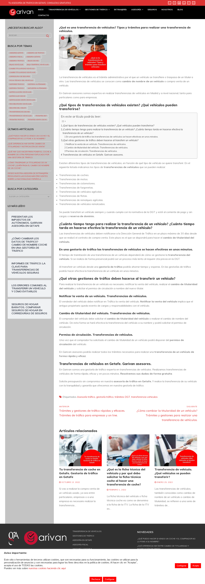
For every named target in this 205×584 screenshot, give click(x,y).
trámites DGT (122, 396)
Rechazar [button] (95, 579)
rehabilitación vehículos (20, 104)
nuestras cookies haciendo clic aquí (47, 568)
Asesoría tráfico (86, 396)
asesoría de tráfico (35, 53)
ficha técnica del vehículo (21, 80)
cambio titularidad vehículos (22, 72)
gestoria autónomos (36, 84)
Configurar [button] (181, 565)
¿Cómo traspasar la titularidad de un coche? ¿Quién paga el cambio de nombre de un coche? (28, 165)
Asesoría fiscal (80, 545)
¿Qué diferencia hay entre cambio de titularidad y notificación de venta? (26, 145)
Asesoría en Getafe (82, 540)
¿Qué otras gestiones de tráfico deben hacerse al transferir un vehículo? (101, 140)
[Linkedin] (184, 2)
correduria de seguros (19, 76)
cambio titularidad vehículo (21, 68)
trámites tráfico (16, 119)
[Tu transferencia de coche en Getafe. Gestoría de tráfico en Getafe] (80, 450)
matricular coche (17, 96)
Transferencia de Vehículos (87, 531)
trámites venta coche (37, 119)
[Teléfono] (169, 2)
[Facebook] (188, 2)
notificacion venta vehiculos (22, 100)
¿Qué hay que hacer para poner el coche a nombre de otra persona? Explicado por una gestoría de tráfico (29, 155)
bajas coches (33, 61)
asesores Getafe (16, 53)
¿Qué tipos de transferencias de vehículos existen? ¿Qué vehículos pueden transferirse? (108, 125)
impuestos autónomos (37, 88)
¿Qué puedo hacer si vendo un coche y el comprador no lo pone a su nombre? (29, 137)
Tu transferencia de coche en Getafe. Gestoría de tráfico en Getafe (79, 473)
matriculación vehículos (20, 92)
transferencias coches (19, 112)
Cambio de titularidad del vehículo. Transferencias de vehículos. (97, 147)
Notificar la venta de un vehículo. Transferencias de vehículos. (96, 144)
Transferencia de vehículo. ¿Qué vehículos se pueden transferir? (173, 473)
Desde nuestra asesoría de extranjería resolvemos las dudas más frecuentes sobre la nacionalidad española (28, 176)
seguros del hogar (17, 108)
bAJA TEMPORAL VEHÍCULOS (38, 64)
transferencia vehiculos (144, 396)
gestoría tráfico (105, 396)
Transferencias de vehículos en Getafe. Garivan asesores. (93, 154)
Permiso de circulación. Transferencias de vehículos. (91, 151)
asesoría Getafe (33, 57)
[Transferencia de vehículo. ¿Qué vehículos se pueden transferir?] (176, 450)
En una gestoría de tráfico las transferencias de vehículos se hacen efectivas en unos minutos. (112, 136)
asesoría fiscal (15, 57)
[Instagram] (193, 2)
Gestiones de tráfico (83, 536)
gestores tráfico (16, 84)
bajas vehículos (16, 64)
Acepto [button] (196, 565)
